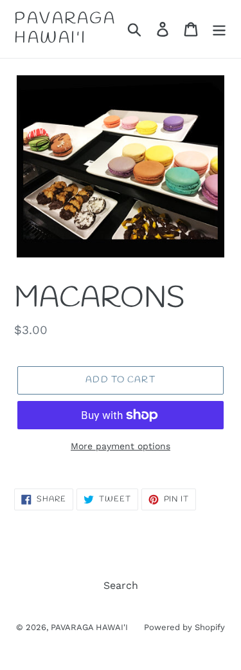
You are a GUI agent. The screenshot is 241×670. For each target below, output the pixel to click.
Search (120, 585)
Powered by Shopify (184, 627)
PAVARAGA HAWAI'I (65, 29)
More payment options (120, 446)
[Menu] (219, 29)
